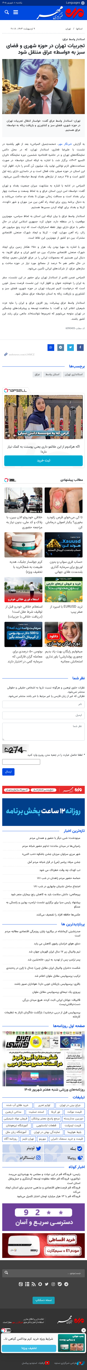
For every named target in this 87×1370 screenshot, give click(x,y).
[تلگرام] (66, 1285)
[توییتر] (47, 1285)
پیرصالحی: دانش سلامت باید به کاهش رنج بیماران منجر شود (45, 894)
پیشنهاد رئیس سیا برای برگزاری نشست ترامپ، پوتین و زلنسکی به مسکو (43, 904)
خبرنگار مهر (65, 144)
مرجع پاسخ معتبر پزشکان (45, 1118)
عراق (37, 374)
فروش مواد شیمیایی (15, 1118)
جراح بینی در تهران (70, 1105)
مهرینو (42, 1139)
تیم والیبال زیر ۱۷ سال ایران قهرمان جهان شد (54, 952)
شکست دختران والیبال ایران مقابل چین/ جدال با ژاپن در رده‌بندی (43, 968)
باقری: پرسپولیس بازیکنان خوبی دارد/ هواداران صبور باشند (47, 984)
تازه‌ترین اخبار (74, 831)
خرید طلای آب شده (17, 1105)
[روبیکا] (40, 1285)
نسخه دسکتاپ (43, 1300)
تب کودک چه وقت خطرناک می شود (59, 870)
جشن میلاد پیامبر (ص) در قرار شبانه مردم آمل (54, 862)
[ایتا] (20, 1285)
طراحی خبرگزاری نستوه (65, 1363)
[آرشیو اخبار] (27, 1285)
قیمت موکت (74, 1112)
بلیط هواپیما (74, 1132)
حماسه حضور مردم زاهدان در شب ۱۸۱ (58, 878)
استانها (79, 29)
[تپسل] (6, 390)
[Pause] (8, 435)
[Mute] (15, 435)
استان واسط (52, 374)
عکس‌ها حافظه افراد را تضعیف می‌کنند (58, 915)
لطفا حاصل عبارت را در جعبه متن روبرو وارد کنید (56, 755)
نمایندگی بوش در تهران (47, 1132)
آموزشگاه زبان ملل (16, 1132)
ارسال (8, 772)
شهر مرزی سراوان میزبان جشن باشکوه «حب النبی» (51, 854)
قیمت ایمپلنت (73, 1125)
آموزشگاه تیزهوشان (17, 1125)
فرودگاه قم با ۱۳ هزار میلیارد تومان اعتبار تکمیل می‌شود (48, 1196)
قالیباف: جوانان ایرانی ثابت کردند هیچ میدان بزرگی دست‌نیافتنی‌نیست (51, 1002)
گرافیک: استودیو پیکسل (33, 1363)
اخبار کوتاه (77, 1167)
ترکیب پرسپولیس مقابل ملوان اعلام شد (57, 976)
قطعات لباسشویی (46, 1125)
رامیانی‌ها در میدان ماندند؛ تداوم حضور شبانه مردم (51, 846)
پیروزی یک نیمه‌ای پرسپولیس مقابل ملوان (56, 992)
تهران (68, 29)
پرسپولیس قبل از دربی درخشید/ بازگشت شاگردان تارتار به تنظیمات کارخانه (42, 1014)
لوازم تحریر (44, 1105)
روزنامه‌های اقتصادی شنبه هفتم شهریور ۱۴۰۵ (53, 1089)
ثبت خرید (43, 460)
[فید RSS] (34, 1285)
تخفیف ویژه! (29, 1348)
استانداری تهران (74, 374)
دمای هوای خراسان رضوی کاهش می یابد (57, 944)
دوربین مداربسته (73, 1118)
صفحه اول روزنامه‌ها (69, 1026)
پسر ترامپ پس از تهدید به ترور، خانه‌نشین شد (54, 960)
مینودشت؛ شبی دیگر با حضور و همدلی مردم (55, 838)
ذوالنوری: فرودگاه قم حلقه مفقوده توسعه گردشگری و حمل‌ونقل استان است (44, 1181)
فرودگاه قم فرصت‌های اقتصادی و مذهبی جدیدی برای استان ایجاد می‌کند (42, 1190)
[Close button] (83, 1330)
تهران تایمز (28, 1139)
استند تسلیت (36, 1112)
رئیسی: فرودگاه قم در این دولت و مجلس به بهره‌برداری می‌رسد (44, 1174)
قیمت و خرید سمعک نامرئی (67, 1139)
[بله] (59, 1285)
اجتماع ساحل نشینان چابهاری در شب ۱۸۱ (57, 886)
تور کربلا (55, 1112)
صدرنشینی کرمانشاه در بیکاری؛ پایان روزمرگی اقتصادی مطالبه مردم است (42, 933)
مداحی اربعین (13, 1112)
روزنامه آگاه (10, 1139)
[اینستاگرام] (53, 1285)
